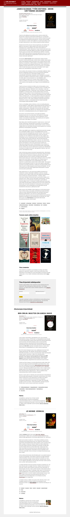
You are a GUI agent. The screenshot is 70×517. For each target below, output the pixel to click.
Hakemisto (54, 1)
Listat (28, 3)
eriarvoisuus (39, 203)
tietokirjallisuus (37, 204)
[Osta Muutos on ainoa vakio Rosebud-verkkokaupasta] (34, 331)
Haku (35, 4)
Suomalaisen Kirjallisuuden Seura (24, 13)
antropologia (28, 203)
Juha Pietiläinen (25, 319)
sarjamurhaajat (44, 488)
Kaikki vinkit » (22, 404)
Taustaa (39, 3)
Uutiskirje (33, 3)
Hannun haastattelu (44, 403)
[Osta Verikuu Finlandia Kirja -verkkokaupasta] (29, 427)
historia (44, 203)
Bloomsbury (24, 15)
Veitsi (20, 473)
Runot (41, 1)
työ (41, 204)
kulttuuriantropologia (23, 204)
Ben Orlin (23, 390)
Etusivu (23, 1)
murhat (34, 488)
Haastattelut (53, 3)
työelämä (45, 204)
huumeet (27, 488)
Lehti (39, 4)
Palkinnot (23, 3)
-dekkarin (40, 434)
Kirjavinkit (11, 2)
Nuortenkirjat (47, 1)
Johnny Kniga (21, 413)
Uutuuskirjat (45, 3)
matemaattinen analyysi (43, 387)
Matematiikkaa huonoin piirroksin (42, 365)
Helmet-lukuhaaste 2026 (27, 4)
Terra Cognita (21, 315)
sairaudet (38, 488)
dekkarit (22, 488)
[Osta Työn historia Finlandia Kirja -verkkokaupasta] (29, 28)
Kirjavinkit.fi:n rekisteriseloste (36, 301)
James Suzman (24, 206)
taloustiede (31, 204)
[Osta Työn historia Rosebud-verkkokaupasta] (35, 28)
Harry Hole (23, 491)
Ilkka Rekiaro (24, 16)
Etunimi (21, 291)
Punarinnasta (22, 477)
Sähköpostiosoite (40, 291)
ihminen (48, 203)
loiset (31, 488)
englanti (22, 208)
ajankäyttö (23, 203)
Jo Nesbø (23, 493)
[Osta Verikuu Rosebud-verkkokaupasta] (35, 427)
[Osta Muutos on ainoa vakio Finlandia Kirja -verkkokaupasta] (28, 331)
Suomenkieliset (35, 1)
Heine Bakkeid (33, 482)
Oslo (22, 489)
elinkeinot (34, 203)
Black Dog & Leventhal (28, 318)
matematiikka (22, 388)
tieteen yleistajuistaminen (31, 388)
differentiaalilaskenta (25, 387)
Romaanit (28, 1)
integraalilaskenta (33, 387)
